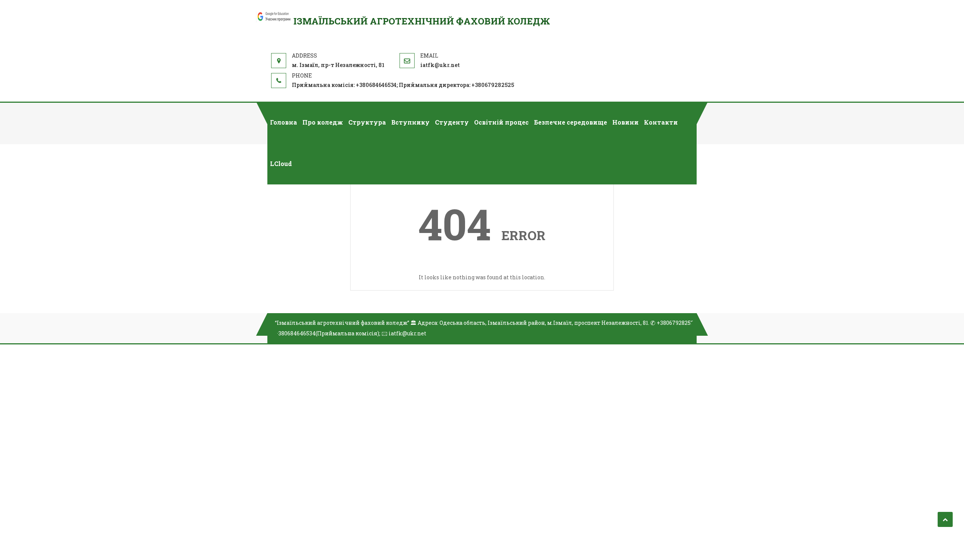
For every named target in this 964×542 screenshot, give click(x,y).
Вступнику (410, 122)
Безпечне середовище (570, 122)
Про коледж (322, 122)
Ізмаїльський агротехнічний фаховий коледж (421, 21)
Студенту (452, 122)
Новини (625, 122)
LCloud (281, 163)
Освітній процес (501, 122)
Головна (283, 122)
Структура (367, 122)
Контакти (661, 122)
